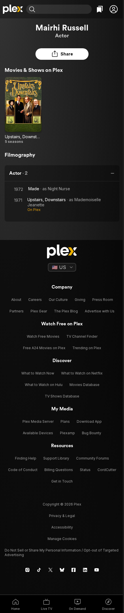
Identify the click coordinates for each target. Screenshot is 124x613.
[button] (113, 9)
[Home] (13, 9)
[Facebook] (73, 570)
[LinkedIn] (85, 570)
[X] (50, 570)
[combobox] (64, 9)
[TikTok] (39, 570)
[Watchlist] (100, 9)
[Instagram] (27, 570)
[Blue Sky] (62, 570)
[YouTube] (96, 570)
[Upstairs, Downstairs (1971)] (23, 110)
